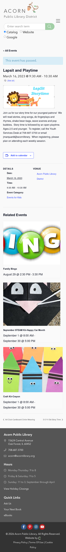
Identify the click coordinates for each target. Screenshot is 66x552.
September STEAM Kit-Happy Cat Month (24, 330)
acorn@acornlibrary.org (21, 456)
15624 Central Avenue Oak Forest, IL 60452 (20, 442)
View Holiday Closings (16, 489)
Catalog (12, 32)
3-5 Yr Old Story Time (52, 419)
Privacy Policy (20, 542)
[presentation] (31, 243)
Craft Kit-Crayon (11, 396)
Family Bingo (10, 268)
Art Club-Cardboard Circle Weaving (20, 419)
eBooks (8, 515)
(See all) (10, 80)
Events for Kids (14, 197)
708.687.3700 (15, 450)
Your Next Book (12, 509)
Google (11, 37)
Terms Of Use (36, 542)
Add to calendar (19, 155)
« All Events (10, 50)
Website (28, 32)
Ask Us (7, 504)
